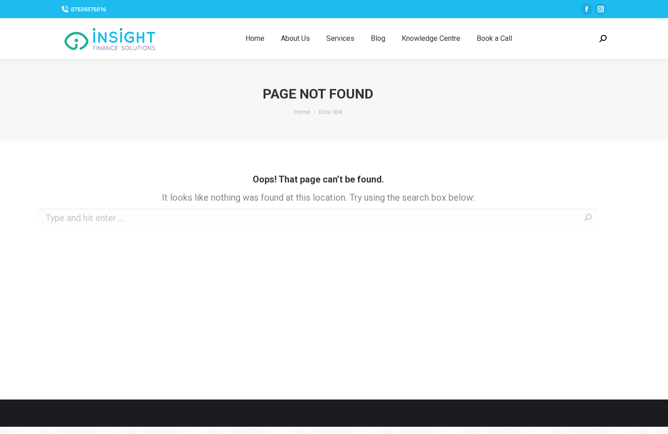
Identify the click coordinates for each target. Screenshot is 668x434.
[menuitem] (255, 38)
